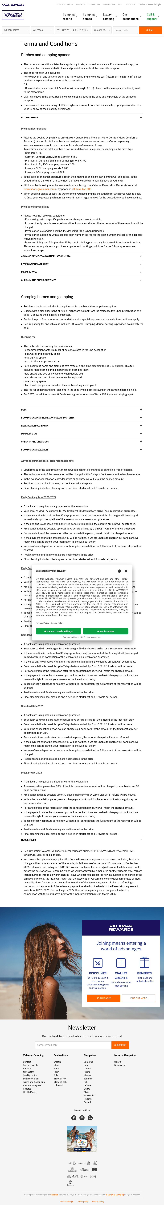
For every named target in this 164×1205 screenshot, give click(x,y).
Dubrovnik (58, 1085)
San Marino (89, 1095)
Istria (56, 1065)
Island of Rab (60, 1082)
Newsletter (108, 4)
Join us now (104, 998)
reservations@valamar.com (39, 189)
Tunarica (88, 1078)
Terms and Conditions (34, 1082)
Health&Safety (30, 1092)
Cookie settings (66, 1202)
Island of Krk (59, 1078)
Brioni (87, 1072)
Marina (87, 1075)
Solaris (117, 1062)
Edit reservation (31, 1078)
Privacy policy (98, 1202)
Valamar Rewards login (150, 4)
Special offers (65, 4)
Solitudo (88, 1102)
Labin (56, 1072)
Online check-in (30, 1065)
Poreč (56, 1068)
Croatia (57, 1062)
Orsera (87, 1068)
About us (80, 4)
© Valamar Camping (115, 1195)
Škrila (86, 1092)
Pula (55, 1075)
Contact (27, 1062)
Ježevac (88, 1085)
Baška (87, 1088)
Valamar (54, 1195)
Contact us (94, 4)
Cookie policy (82, 1202)
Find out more (138, 998)
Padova (88, 1099)
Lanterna (88, 1062)
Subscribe (120, 1045)
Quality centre (30, 1075)
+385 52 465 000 (81, 189)
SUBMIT (150, 30)
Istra (86, 1065)
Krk (85, 1082)
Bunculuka (119, 1065)
